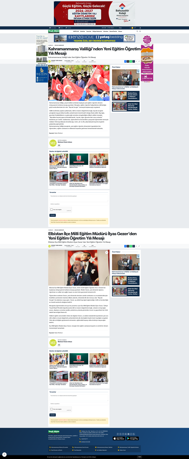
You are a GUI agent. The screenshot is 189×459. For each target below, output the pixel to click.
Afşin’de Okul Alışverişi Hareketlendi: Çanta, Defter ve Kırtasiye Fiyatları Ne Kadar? (78, 185)
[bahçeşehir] (94, 13)
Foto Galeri (53, 27)
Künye (120, 31)
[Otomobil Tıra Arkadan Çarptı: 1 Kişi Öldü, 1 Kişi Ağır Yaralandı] (58, 176)
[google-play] (132, 438)
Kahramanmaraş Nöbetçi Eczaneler (59, 447)
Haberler (50, 45)
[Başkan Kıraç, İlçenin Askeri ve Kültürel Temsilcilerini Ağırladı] (98, 159)
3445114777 (84, 439)
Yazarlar (69, 27)
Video (61, 27)
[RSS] (134, 434)
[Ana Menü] (140, 31)
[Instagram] (123, 434)
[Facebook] (118, 434)
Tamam (139, 456)
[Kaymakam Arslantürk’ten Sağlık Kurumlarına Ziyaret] (98, 176)
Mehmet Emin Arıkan (65, 142)
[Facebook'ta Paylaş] (125, 61)
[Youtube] (128, 434)
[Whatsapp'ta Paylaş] (130, 61)
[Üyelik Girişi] (139, 28)
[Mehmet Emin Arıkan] (53, 143)
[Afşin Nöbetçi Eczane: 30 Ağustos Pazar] (78, 159)
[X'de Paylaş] (128, 61)
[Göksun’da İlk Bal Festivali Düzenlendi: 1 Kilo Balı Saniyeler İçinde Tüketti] (58, 159)
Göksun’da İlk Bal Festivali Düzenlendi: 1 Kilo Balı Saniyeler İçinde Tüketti (58, 167)
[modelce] (94, 38)
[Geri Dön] (4, 454)
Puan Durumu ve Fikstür (56, 450)
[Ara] (137, 31)
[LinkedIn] (126, 434)
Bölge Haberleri (97, 31)
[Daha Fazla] (133, 61)
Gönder (52, 215)
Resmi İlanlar (113, 31)
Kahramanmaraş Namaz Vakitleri (104, 447)
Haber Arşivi (123, 450)
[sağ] (147, 58)
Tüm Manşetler (77, 450)
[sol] (42, 58)
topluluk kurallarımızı (63, 220)
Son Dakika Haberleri (102, 450)
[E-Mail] (59, 145)
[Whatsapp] (131, 434)
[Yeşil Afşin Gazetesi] (53, 31)
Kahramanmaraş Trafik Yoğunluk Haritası (129, 447)
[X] (120, 434)
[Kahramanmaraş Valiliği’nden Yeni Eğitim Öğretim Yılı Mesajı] (79, 83)
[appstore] (119, 438)
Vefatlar (82, 31)
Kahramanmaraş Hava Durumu (81, 447)
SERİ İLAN (76, 31)
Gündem (105, 31)
